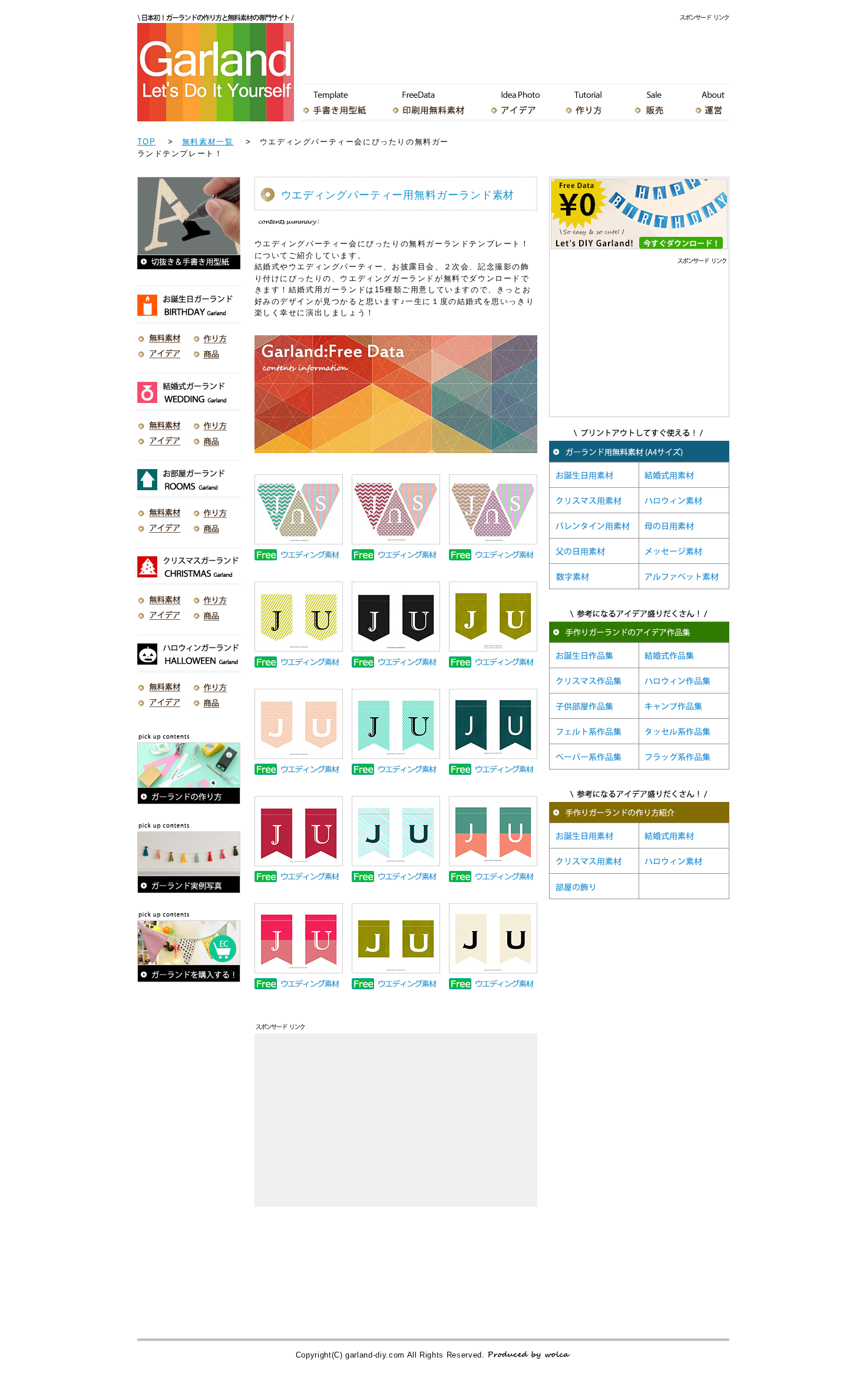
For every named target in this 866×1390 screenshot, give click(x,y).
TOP (146, 141)
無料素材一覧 (208, 141)
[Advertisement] (514, 49)
